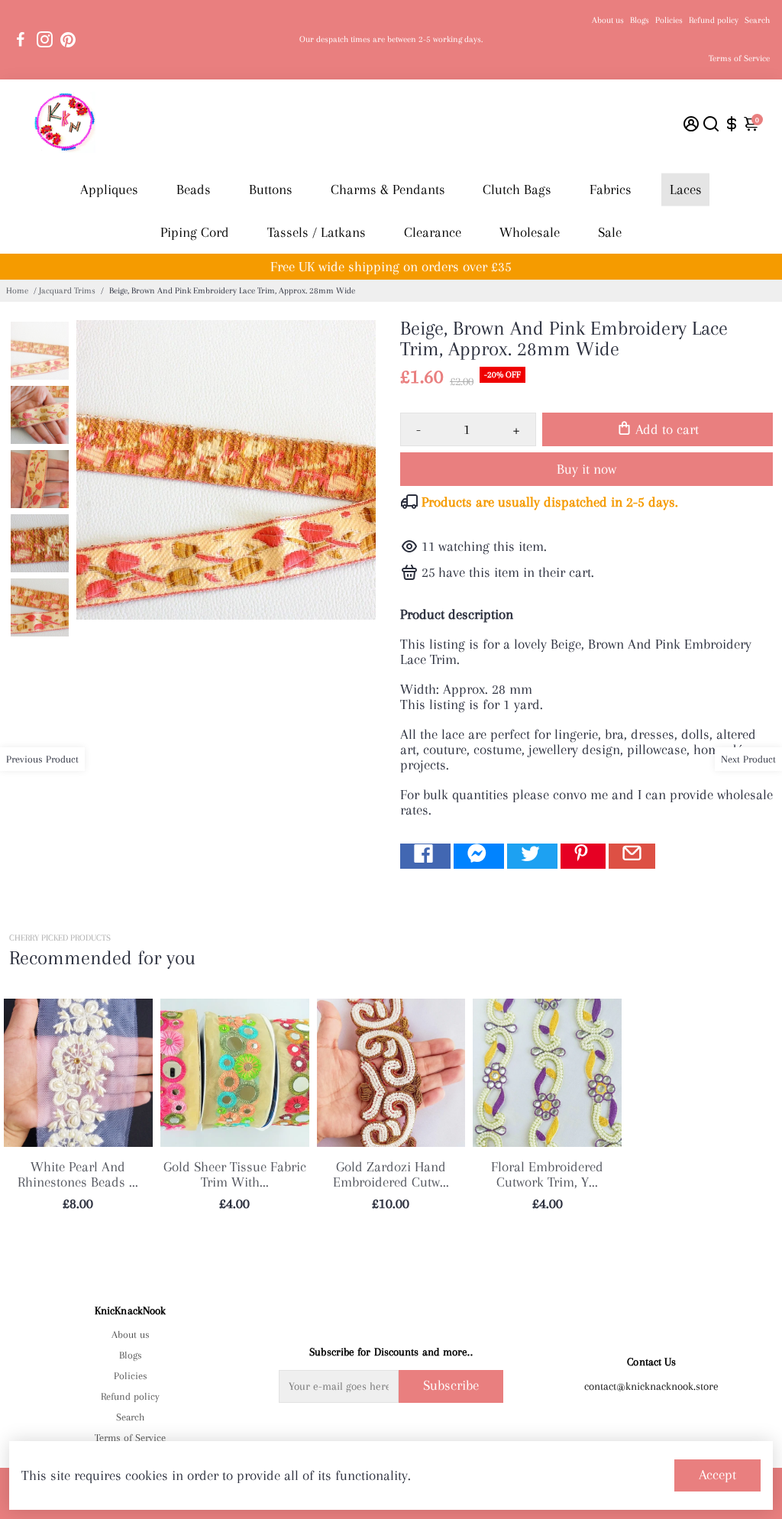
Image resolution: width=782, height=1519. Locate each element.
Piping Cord (194, 232)
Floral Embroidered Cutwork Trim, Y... (547, 1174)
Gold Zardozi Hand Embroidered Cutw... (391, 1174)
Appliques (109, 189)
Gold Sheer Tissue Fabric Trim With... (234, 1174)
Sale (610, 232)
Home (17, 291)
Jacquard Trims (67, 291)
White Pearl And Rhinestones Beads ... (78, 1174)
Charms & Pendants (388, 189)
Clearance (432, 232)
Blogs (639, 20)
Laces (686, 189)
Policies (669, 20)
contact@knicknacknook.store (651, 1386)
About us (608, 20)
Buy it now (586, 469)
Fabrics (611, 189)
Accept (717, 1474)
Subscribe (451, 1385)
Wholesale (529, 232)
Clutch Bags (517, 189)
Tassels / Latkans (316, 232)
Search (757, 20)
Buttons (270, 189)
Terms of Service (739, 58)
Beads (193, 189)
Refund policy (713, 20)
